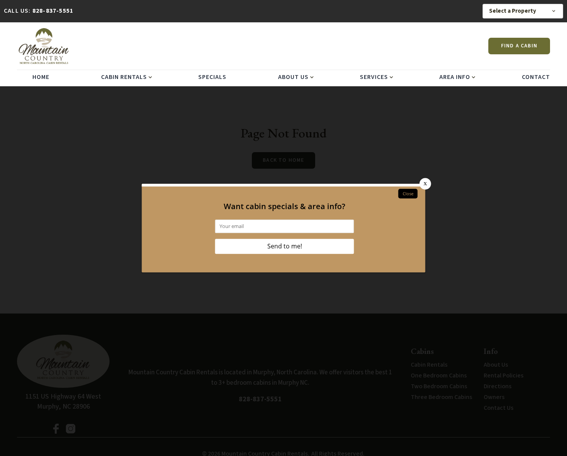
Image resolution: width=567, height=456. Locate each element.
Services (374, 77)
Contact (536, 77)
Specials (212, 77)
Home (40, 77)
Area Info (454, 77)
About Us (293, 77)
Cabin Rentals (124, 77)
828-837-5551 (52, 11)
